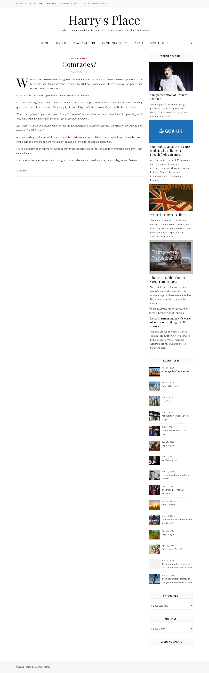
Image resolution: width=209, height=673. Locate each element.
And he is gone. (169, 460)
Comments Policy (69, 3)
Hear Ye (166, 400)
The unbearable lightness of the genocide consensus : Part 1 (177, 580)
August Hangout (170, 386)
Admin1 (24, 170)
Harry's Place (104, 20)
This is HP (30, 3)
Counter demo (79, 58)
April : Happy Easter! (172, 549)
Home (19, 3)
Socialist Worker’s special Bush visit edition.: (112, 107)
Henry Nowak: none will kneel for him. (176, 477)
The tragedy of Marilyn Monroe (173, 491)
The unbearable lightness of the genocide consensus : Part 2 (177, 566)
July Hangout (168, 445)
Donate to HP (99, 3)
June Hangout (168, 504)
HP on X (85, 3)
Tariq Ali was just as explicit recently (88, 137)
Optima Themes (42, 666)
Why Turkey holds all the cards (174, 432)
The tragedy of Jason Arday (175, 371)
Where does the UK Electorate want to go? (177, 521)
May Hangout (168, 534)
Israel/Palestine (47, 3)
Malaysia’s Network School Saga (175, 417)
